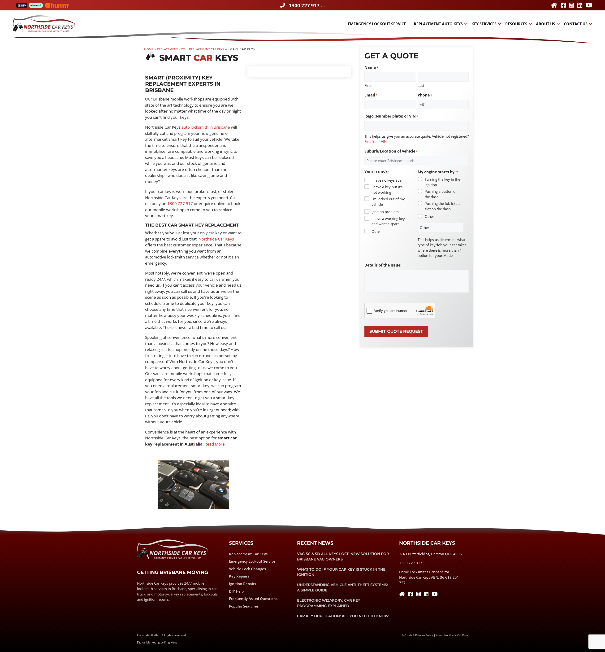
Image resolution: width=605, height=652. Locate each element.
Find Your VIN (375, 141)
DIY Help (236, 591)
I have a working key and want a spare (388, 221)
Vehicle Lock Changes (247, 568)
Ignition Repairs (242, 583)
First (368, 85)
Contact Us (576, 23)
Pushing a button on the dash (441, 194)
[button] (465, 24)
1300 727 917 (180, 203)
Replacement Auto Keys (438, 23)
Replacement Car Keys (206, 49)
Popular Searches (244, 606)
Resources (516, 23)
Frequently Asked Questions (253, 598)
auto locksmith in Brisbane (206, 127)
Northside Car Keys (216, 239)
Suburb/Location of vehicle (391, 151)
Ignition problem (385, 211)
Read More (214, 444)
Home (148, 49)
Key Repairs (239, 576)
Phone (425, 95)
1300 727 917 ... (307, 5)
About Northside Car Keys (452, 635)
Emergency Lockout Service (377, 23)
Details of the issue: (383, 265)
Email (370, 95)
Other (376, 231)
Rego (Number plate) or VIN (391, 116)
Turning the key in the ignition (442, 182)
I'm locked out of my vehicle (388, 202)
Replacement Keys (171, 49)
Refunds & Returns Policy (417, 635)
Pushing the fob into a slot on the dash (442, 206)
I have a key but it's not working (387, 189)
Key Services (484, 23)
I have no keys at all (387, 180)
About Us (545, 23)
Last (421, 85)
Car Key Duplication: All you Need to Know (343, 616)
